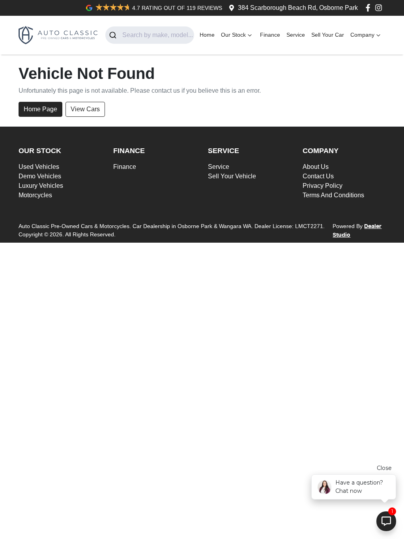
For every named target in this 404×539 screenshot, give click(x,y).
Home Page (40, 109)
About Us (316, 166)
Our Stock (233, 35)
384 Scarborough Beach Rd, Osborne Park (298, 7)
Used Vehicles (39, 166)
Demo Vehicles (40, 176)
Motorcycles (35, 195)
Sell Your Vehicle (232, 176)
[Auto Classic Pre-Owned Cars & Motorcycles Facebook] (369, 7)
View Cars (85, 109)
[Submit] (113, 35)
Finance (270, 35)
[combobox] (149, 35)
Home (207, 35)
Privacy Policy (322, 185)
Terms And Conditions (333, 195)
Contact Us (318, 176)
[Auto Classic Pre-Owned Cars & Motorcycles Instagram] (380, 7)
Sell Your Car (327, 35)
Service (295, 35)
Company (362, 35)
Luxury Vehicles (41, 185)
